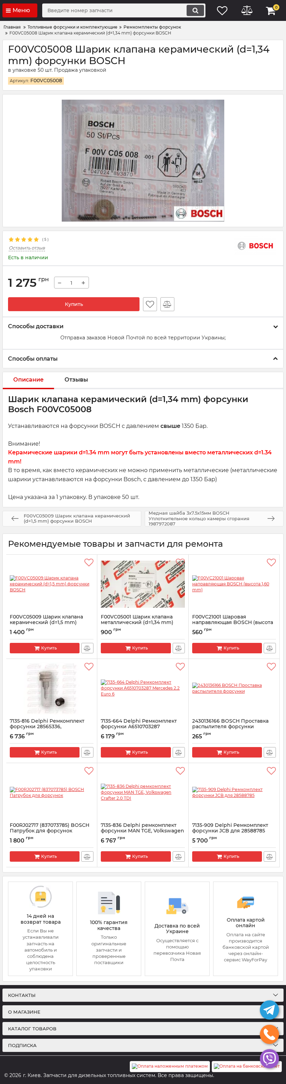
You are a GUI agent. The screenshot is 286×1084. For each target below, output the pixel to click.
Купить (74, 304)
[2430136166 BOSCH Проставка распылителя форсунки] (234, 688)
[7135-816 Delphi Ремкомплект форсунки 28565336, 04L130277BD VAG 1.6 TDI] (51, 688)
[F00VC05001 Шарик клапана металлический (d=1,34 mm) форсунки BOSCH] (143, 584)
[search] (195, 10)
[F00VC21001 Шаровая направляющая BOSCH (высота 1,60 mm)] (234, 584)
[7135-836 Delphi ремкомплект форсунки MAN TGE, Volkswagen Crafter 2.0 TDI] (143, 793)
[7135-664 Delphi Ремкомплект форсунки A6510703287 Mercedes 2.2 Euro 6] (143, 688)
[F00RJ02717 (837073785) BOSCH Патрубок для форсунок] (51, 793)
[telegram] (269, 1010)
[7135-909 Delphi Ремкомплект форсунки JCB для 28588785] (234, 793)
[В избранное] (150, 304)
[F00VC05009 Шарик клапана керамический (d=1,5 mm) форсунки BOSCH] (51, 584)
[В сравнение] (167, 304)
